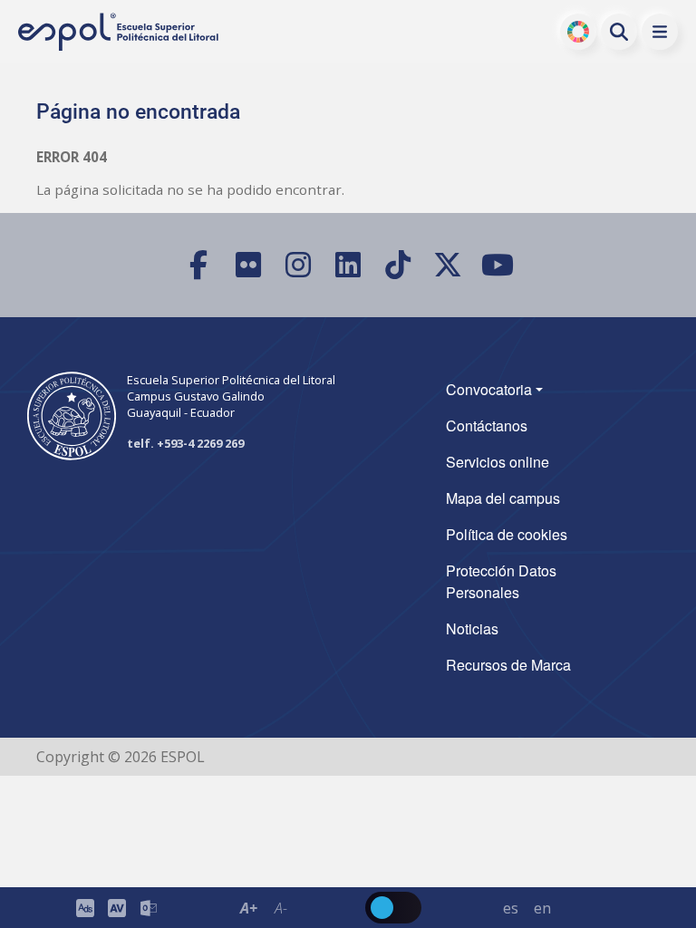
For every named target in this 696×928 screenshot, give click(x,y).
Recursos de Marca (508, 664)
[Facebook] (199, 265)
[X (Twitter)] (448, 265)
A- (280, 908)
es (510, 908)
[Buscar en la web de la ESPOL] (619, 32)
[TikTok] (398, 265)
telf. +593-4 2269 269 (185, 443)
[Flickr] (249, 265)
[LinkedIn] (348, 265)
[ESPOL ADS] (85, 907)
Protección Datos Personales (501, 581)
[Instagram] (298, 265)
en (542, 908)
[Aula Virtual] (116, 907)
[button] (660, 32)
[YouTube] (498, 265)
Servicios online (497, 461)
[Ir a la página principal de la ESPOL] (119, 32)
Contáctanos (486, 425)
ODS (579, 32)
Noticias (472, 628)
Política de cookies (506, 534)
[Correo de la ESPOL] (148, 907)
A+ (248, 908)
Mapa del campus (503, 498)
